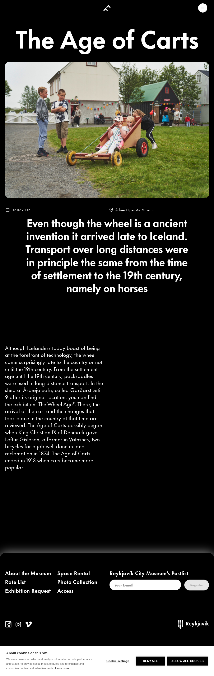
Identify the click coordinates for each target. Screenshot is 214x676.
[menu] (202, 8)
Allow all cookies (187, 661)
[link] (28, 574)
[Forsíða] (107, 8)
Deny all (150, 661)
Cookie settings (118, 661)
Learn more (62, 668)
